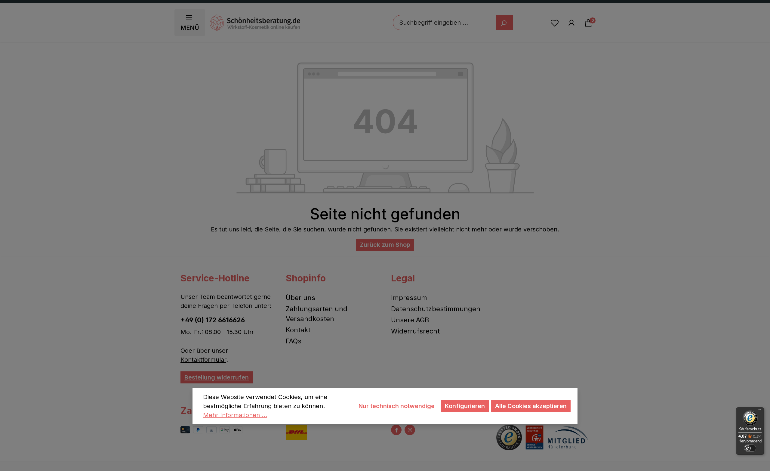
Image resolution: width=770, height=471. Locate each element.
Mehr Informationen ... (235, 415)
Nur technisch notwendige (397, 406)
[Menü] (759, 410)
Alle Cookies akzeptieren (531, 406)
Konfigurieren (465, 406)
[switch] (750, 448)
